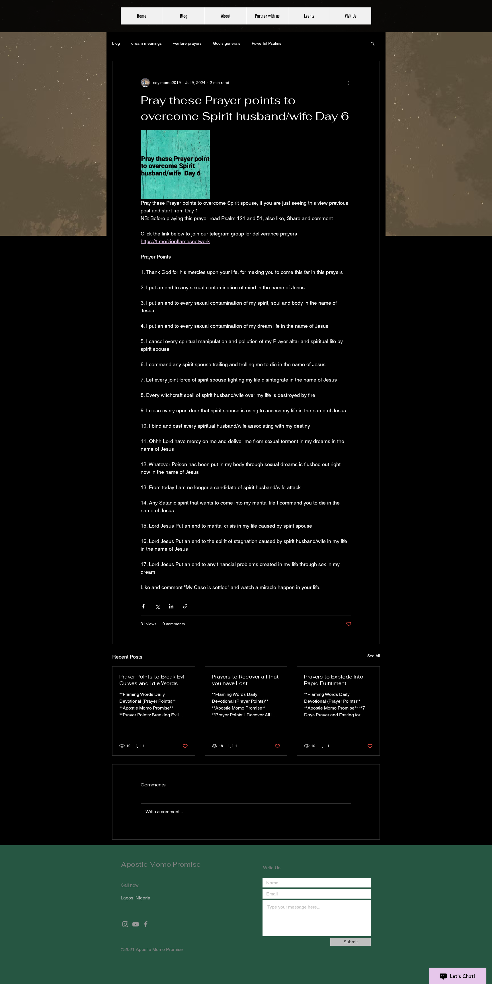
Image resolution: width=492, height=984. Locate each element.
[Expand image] (175, 164)
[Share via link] (185, 606)
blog (116, 43)
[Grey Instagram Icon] (125, 924)
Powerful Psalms (266, 43)
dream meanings (146, 43)
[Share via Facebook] (143, 606)
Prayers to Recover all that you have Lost (245, 679)
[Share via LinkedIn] (171, 606)
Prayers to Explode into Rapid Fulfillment (333, 679)
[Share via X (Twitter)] (157, 606)
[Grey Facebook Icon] (146, 924)
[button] (372, 43)
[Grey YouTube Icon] (136, 924)
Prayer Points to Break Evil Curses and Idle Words (152, 679)
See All (373, 655)
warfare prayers (187, 43)
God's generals (226, 43)
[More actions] (348, 82)
